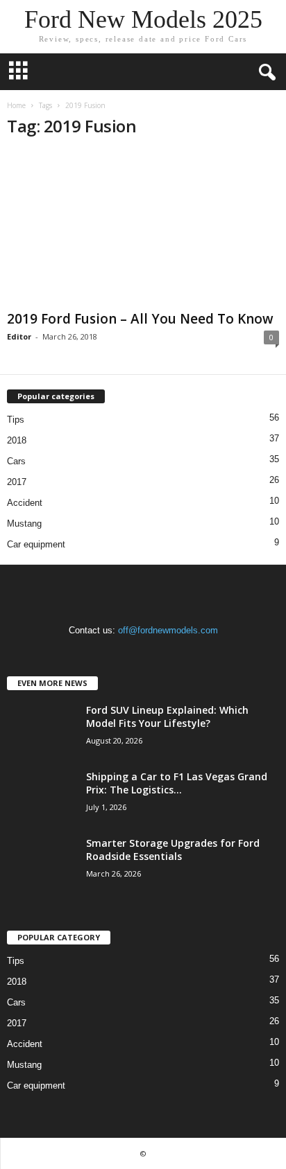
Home (16, 105)
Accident (24, 503)
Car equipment (36, 544)
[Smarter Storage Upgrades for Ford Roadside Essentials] (41, 862)
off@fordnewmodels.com (168, 630)
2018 (16, 440)
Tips (15, 419)
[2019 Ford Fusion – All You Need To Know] (143, 228)
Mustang (24, 523)
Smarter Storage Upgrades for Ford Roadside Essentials (173, 849)
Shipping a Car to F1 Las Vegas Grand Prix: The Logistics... (176, 783)
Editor (19, 336)
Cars (16, 461)
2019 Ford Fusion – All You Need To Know (140, 319)
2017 (16, 482)
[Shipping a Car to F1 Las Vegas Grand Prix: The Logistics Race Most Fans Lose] (41, 796)
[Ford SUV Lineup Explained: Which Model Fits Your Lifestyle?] (41, 729)
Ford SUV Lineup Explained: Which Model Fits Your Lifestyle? (167, 716)
